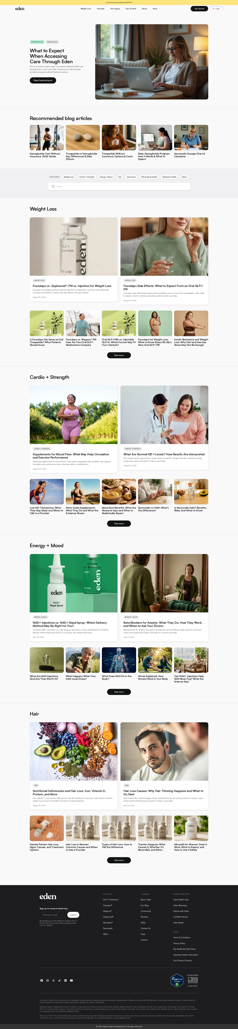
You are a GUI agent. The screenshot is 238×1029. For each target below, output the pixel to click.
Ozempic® (107, 905)
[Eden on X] (54, 980)
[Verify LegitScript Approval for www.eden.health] (177, 980)
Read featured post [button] (43, 80)
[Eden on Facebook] (42, 980)
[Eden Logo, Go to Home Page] (32, 9)
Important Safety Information (185, 955)
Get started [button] (199, 9)
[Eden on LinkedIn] (65, 980)
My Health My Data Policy (184, 949)
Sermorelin (108, 928)
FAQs (143, 922)
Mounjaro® (108, 922)
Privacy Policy (179, 943)
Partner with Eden (181, 911)
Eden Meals (178, 922)
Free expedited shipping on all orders (119, 2)
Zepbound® (108, 917)
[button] (86, 8)
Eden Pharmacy (180, 905)
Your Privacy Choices (182, 960)
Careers (144, 940)
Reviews (144, 917)
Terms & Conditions (181, 937)
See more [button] (119, 355)
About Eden (146, 899)
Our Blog (145, 905)
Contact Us (145, 928)
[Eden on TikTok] (59, 980)
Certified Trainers (180, 917)
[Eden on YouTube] (71, 980)
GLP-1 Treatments (111, 899)
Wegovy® (107, 911)
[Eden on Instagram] (48, 980)
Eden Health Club (181, 899)
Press (143, 934)
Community (146, 911)
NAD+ (106, 934)
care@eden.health (72, 1011)
